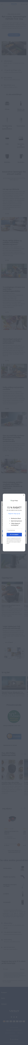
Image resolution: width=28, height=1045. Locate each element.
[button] (23, 495)
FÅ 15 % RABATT (14, 534)
